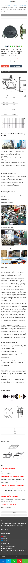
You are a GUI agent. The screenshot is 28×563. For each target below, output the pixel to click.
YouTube (5, 536)
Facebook (5, 538)
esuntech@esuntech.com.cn (9, 546)
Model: (2, 55)
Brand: (2, 57)
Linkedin (5, 540)
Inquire (5, 66)
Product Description (6, 71)
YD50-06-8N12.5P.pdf (13, 59)
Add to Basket (17, 66)
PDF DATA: (3, 59)
